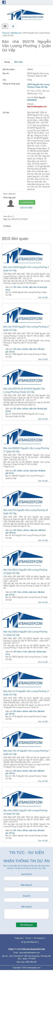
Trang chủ (6, 33)
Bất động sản (16, 33)
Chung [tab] (7, 62)
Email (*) (26, 896)
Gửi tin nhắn (26, 207)
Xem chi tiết (43, 297)
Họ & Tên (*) (26, 874)
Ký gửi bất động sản (29, 942)
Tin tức (28, 938)
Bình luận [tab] (18, 62)
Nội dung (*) (26, 907)
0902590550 (27, 202)
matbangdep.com (33, 968)
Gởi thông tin (26, 925)
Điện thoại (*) (26, 885)
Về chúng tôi (39, 938)
